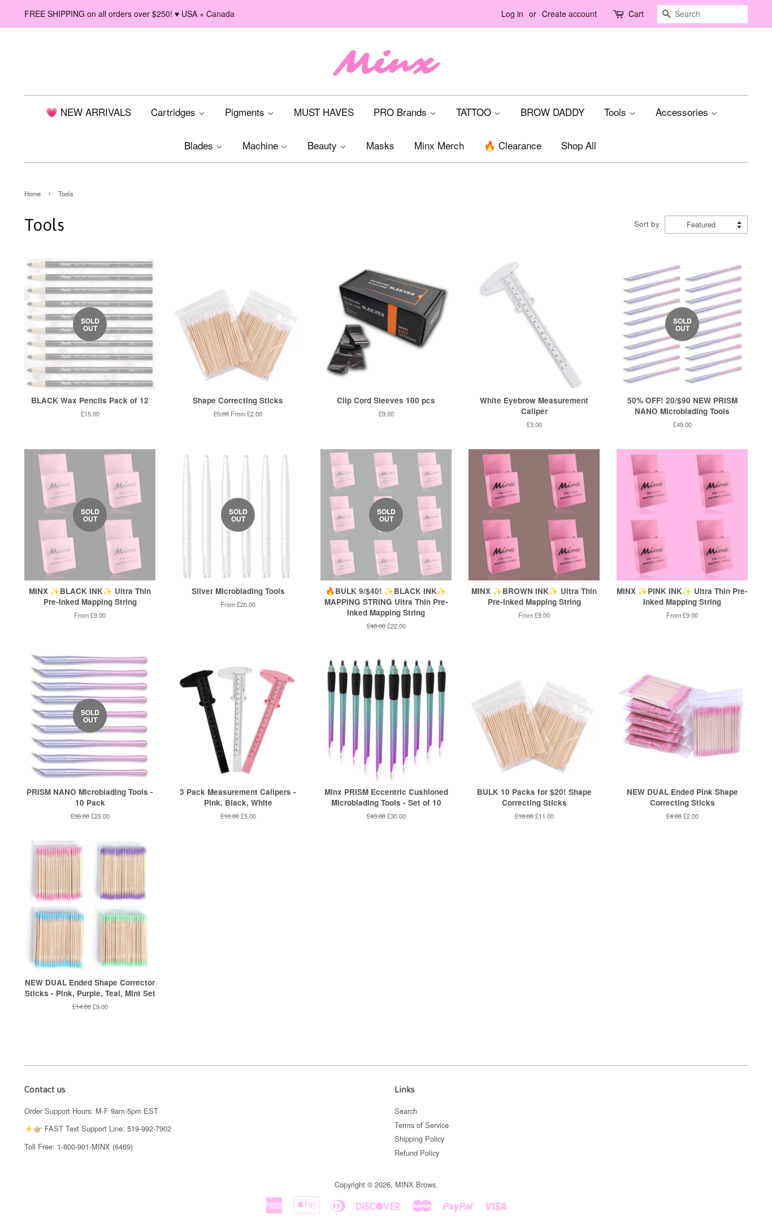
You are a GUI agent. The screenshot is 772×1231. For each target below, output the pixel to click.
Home (32, 193)
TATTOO (475, 112)
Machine (261, 145)
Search (405, 1110)
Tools (616, 112)
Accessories (683, 112)
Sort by (647, 223)
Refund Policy (416, 1152)
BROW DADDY (552, 112)
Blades (200, 145)
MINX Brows (415, 1184)
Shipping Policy (419, 1138)
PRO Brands (402, 112)
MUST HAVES (324, 112)
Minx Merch (439, 145)
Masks (380, 145)
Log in (512, 13)
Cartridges (174, 112)
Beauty (323, 145)
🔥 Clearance (512, 145)
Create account (569, 13)
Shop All (578, 145)
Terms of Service (421, 1125)
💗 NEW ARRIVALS (88, 112)
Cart (636, 13)
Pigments (246, 112)
